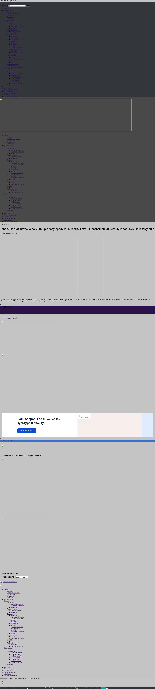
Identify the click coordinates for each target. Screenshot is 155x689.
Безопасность (8, 91)
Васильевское (12, 56)
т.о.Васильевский (16, 73)
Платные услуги (9, 20)
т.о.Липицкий (15, 80)
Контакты (7, 88)
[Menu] (0, 585)
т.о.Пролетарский (16, 83)
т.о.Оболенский (16, 81)
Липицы (9, 34)
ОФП (12, 62)
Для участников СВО (10, 96)
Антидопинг (7, 94)
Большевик (11, 41)
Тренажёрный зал (17, 39)
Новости (6, 224)
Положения (11, 15)
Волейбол (14, 28)
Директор (10, 85)
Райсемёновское (12, 64)
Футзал (13, 46)
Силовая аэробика (17, 25)
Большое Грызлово (13, 49)
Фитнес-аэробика (16, 31)
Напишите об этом (27, 430)
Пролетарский (12, 30)
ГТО (5, 86)
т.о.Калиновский (16, 78)
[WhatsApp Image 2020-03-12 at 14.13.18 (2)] (52, 295)
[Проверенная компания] (8, 582)
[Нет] (107, 688)
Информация (8, 68)
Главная (6, 9)
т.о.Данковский (16, 75)
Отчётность (11, 18)
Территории (11, 72)
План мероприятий (13, 13)
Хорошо (103, 688)
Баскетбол (14, 44)
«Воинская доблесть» (11, 90)
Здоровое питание (10, 93)
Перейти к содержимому (8, 1)
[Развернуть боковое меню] (0, 304)
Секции (6, 22)
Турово (9, 60)
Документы (7, 10)
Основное (10, 12)
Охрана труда (11, 17)
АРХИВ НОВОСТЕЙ (8, 577)
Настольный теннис (17, 26)
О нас (9, 70)
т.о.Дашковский (16, 77)
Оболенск (10, 23)
